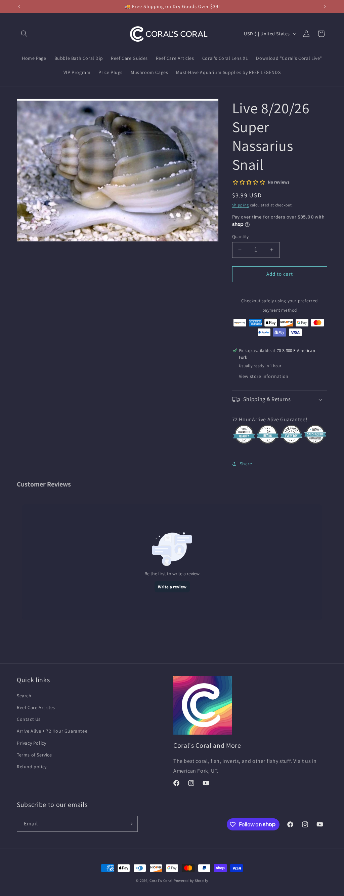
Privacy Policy (31, 743)
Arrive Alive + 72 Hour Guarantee (52, 731)
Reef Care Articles (36, 707)
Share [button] (246, 464)
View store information (264, 376)
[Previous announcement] (19, 6)
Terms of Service (34, 755)
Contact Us (29, 719)
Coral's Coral (161, 880)
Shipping (240, 204)
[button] (24, 33)
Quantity (240, 236)
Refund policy (32, 767)
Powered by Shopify (191, 880)
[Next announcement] (324, 6)
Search (24, 696)
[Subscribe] (130, 824)
